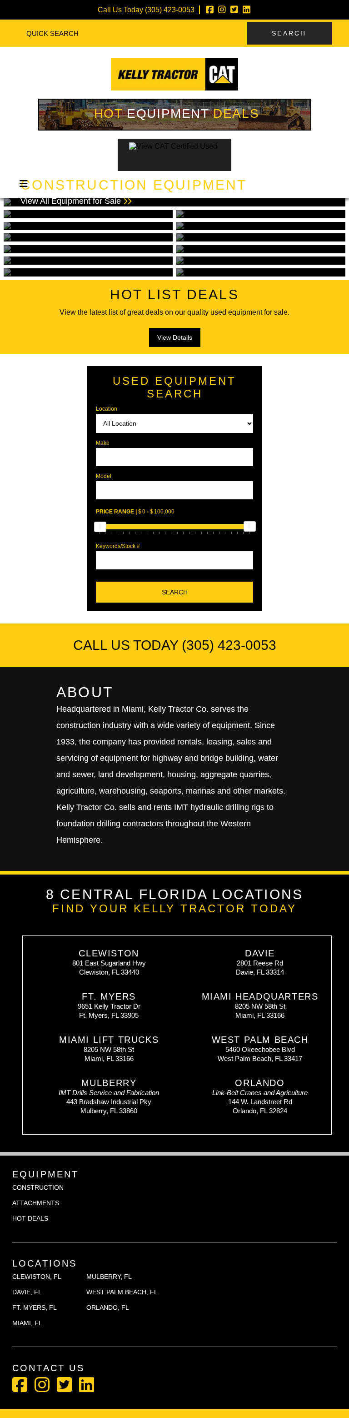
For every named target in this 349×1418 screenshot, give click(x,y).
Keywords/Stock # (118, 546)
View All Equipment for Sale (133, 191)
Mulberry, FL (109, 1276)
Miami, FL (27, 1323)
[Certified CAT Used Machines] (174, 165)
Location (106, 409)
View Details (174, 337)
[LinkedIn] (246, 10)
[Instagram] (222, 10)
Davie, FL (27, 1292)
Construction (38, 1187)
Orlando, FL (107, 1307)
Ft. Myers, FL (34, 1307)
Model (103, 476)
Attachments (35, 1203)
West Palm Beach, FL (122, 1292)
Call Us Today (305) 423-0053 (174, 645)
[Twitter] (234, 10)
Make (103, 443)
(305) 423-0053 (169, 10)
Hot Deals (176, 113)
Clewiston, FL (36, 1276)
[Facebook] (209, 10)
